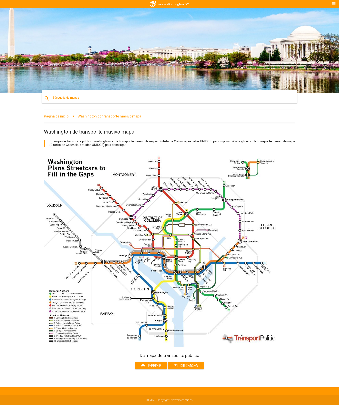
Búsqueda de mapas (66, 97)
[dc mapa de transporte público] (161, 346)
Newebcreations (182, 400)
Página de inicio (56, 116)
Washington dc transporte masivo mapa (109, 116)
